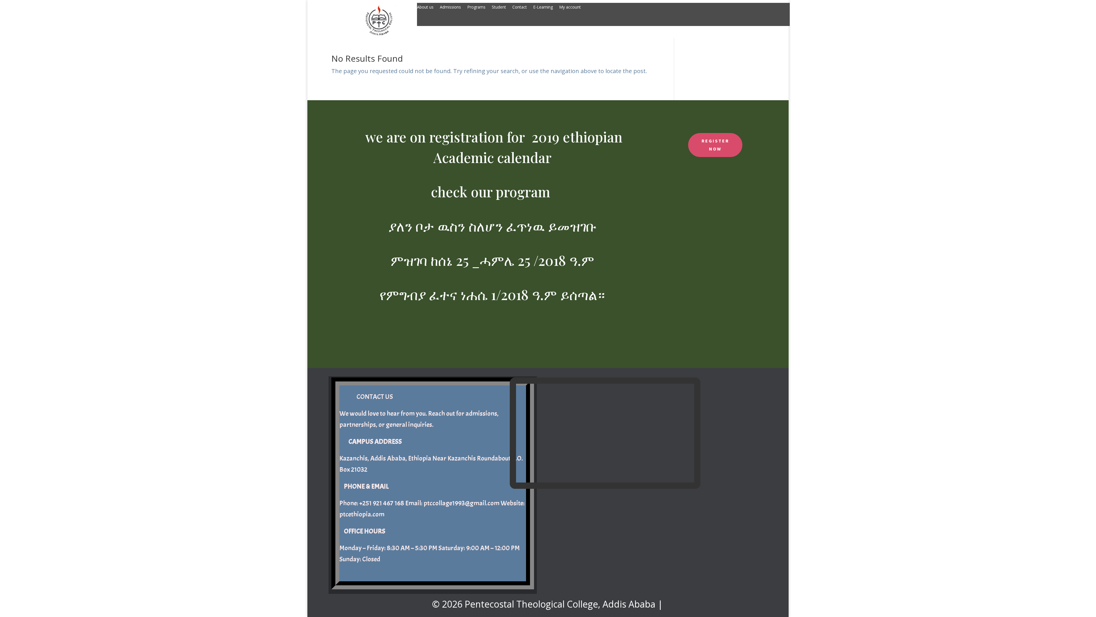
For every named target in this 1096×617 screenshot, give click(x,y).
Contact (519, 7)
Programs (476, 7)
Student (499, 7)
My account (570, 7)
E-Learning (543, 7)
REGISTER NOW (715, 144)
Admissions (450, 7)
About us (425, 7)
